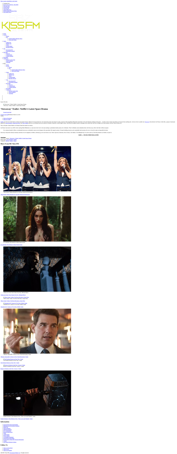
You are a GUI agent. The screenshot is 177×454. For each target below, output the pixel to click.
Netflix (2, 121)
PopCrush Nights (12, 39)
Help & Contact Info (10, 59)
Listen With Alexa (7, 9)
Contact (5, 440)
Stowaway (147, 121)
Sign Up (8, 53)
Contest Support (9, 56)
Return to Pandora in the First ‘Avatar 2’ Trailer (11, 368)
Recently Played (9, 47)
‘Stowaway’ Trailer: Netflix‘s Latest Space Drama (20, 138)
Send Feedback (9, 61)
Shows (7, 36)
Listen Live (8, 42)
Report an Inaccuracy (8, 432)
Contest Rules (9, 54)
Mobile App (8, 43)
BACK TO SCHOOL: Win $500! (10, 4)
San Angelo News (7, 12)
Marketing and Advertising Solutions (11, 426)
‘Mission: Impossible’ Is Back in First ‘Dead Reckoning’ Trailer (14, 356)
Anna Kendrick (8, 123)
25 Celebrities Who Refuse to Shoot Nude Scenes (11, 244)
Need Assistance (7, 428)
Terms (4, 433)
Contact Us (5, 58)
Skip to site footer (13, 1)
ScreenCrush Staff (5, 114)
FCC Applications (7, 431)
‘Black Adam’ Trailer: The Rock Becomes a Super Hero (13, 300)
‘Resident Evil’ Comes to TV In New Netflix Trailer (12, 306)
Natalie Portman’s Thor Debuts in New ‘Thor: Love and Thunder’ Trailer (17, 418)
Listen (4, 41)
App (4, 48)
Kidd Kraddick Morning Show (10, 11)
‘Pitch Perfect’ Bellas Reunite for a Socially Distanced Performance (15, 194)
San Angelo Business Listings (9, 442)
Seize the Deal (6, 6)
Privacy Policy (6, 435)
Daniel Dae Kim (16, 123)
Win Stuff (5, 52)
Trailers (11, 140)
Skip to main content (5, 1)
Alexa (7, 44)
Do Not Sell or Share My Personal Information (13, 439)
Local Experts (6, 7)
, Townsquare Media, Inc (14, 452)
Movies (7, 140)
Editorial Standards (7, 429)
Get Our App (6, 8)
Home (4, 33)
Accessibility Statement (8, 437)
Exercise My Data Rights (8, 438)
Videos (14, 140)
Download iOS (9, 49)
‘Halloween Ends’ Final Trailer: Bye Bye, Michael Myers (13, 295)
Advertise (8, 62)
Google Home (9, 46)
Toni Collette (25, 123)
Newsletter (5, 57)
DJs (7, 37)
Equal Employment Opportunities (10, 424)
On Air (4, 35)
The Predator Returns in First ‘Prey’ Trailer (10, 362)
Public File (5, 427)
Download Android (10, 51)
